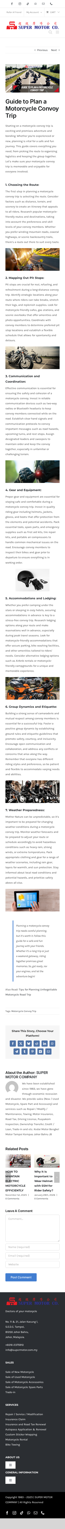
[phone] (43, 1514)
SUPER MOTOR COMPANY (26, 1074)
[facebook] (7, 1514)
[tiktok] (21, 1514)
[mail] (35, 1514)
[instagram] (14, 1514)
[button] (8, 1178)
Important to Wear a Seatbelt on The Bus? (45, 1176)
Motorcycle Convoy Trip (23, 1011)
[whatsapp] (28, 1514)
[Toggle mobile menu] (58, 32)
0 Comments (15, 1200)
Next (54, 50)
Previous (42, 50)
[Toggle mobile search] (50, 32)
